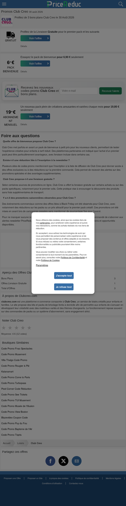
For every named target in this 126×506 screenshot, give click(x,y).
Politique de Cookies (50, 260)
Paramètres (42, 265)
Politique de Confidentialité (73, 257)
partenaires (45, 222)
